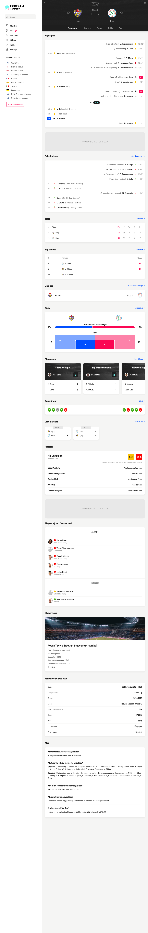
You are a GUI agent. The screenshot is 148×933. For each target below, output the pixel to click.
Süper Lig (138, 692)
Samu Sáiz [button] (61, 53)
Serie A (14, 86)
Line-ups (87, 28)
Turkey (139, 720)
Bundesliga (15, 90)
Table (110, 28)
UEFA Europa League (19, 98)
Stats (99, 28)
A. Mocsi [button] (129, 58)
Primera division (17, 82)
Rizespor (95, 582)
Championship (17, 70)
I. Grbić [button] (130, 48)
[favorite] (145, 3)
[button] (54, 375)
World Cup (15, 63)
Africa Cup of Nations (19, 74)
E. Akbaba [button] (90, 384)
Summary (72, 28)
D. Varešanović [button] (127, 82)
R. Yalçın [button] (60, 72)
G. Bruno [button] (60, 202)
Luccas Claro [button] (62, 207)
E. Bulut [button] (130, 179)
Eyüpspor (95, 531)
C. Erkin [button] (60, 188)
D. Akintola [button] (128, 96)
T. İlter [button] (59, 113)
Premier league (17, 67)
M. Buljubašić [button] (127, 193)
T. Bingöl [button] (60, 183)
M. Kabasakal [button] (62, 109)
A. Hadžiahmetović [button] (125, 63)
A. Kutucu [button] (61, 86)
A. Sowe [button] (129, 77)
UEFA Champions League (21, 94)
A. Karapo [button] (129, 164)
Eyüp (57, 232)
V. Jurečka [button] (128, 169)
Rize (57, 238)
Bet (120, 28)
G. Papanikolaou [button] (126, 44)
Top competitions (13, 57)
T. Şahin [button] (51, 389)
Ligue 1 (14, 78)
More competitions (15, 104)
